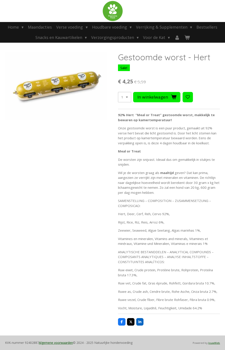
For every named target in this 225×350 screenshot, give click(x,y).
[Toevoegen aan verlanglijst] (188, 97)
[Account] (177, 37)
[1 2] (124, 97)
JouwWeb (214, 343)
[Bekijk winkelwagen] (187, 37)
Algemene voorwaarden (56, 343)
